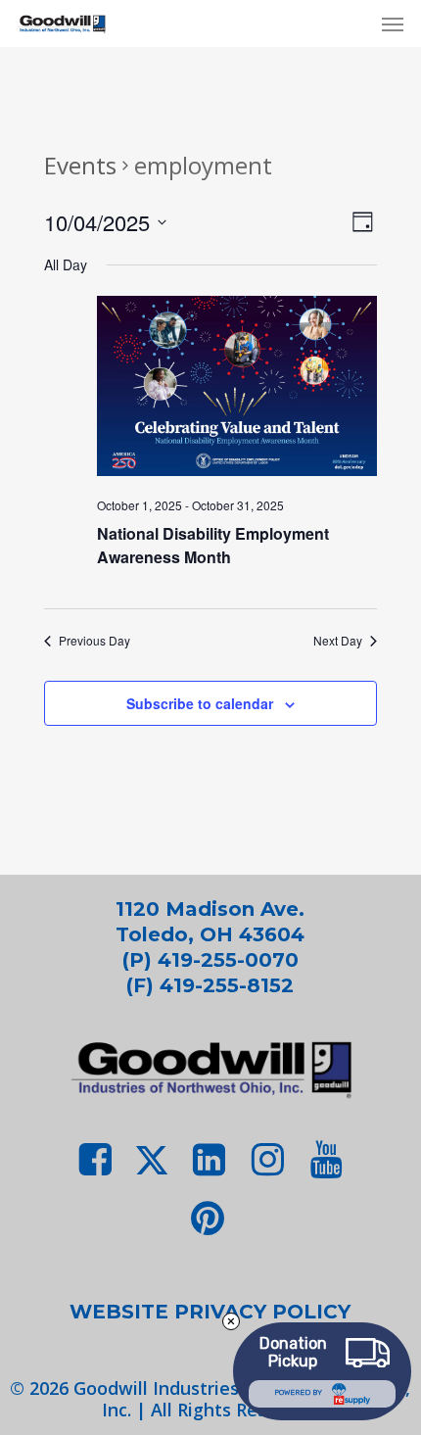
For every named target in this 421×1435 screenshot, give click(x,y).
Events (80, 165)
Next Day (337, 640)
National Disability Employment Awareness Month (213, 545)
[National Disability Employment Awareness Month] (236, 389)
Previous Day (94, 640)
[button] (392, 23)
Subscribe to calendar (199, 703)
